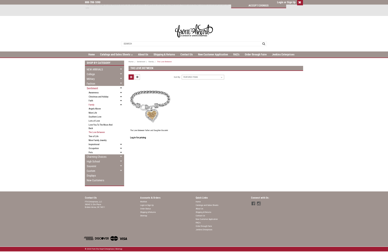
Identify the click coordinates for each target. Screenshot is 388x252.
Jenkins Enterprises (283, 54)
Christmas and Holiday (98, 96)
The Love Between (97, 132)
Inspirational (94, 144)
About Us (143, 54)
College (91, 74)
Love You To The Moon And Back (100, 126)
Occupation (94, 148)
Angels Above (95, 108)
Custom (91, 170)
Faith (91, 100)
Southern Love (95, 116)
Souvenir (91, 166)
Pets (91, 152)
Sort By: (177, 77)
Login (280, 2)
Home (91, 54)
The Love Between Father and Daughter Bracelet (149, 130)
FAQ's (236, 54)
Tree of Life (94, 136)
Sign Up (291, 2)
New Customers (95, 180)
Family (91, 104)
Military (91, 78)
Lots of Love (94, 120)
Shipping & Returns (164, 54)
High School (93, 161)
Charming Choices (97, 156)
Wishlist (143, 202)
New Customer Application (213, 54)
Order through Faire (256, 54)
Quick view (150, 123)
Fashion (91, 83)
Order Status (145, 209)
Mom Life (93, 112)
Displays (91, 175)
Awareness (94, 92)
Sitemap (143, 216)
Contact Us (186, 54)
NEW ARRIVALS (95, 69)
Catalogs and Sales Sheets (115, 54)
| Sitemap (118, 249)
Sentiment (92, 88)
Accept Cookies (259, 5)
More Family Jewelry (98, 140)
